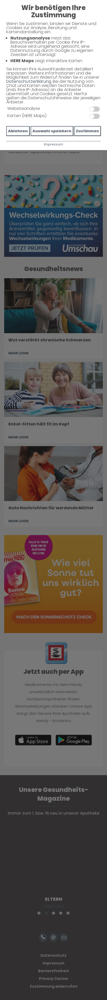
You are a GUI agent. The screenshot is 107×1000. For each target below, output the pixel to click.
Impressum (53, 144)
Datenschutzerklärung (28, 81)
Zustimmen (87, 131)
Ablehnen (18, 131)
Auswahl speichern (51, 131)
